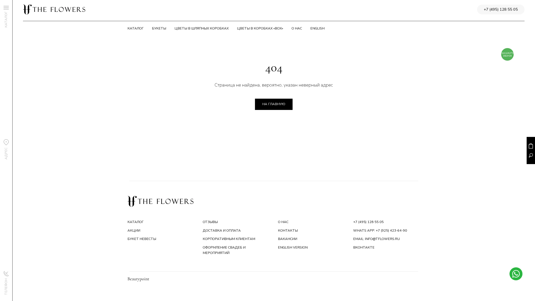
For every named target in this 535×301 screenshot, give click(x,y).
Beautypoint (138, 279)
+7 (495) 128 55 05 (501, 9)
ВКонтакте (363, 247)
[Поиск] (531, 155)
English (317, 28)
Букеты (159, 28)
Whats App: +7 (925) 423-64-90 (380, 230)
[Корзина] (531, 145)
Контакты (288, 230)
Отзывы (210, 222)
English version (293, 247)
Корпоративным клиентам (229, 239)
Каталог (135, 28)
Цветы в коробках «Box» (260, 28)
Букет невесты (141, 239)
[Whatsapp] (516, 274)
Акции (133, 230)
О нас (297, 28)
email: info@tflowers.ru (376, 239)
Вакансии (287, 239)
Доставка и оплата (222, 230)
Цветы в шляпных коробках (202, 28)
